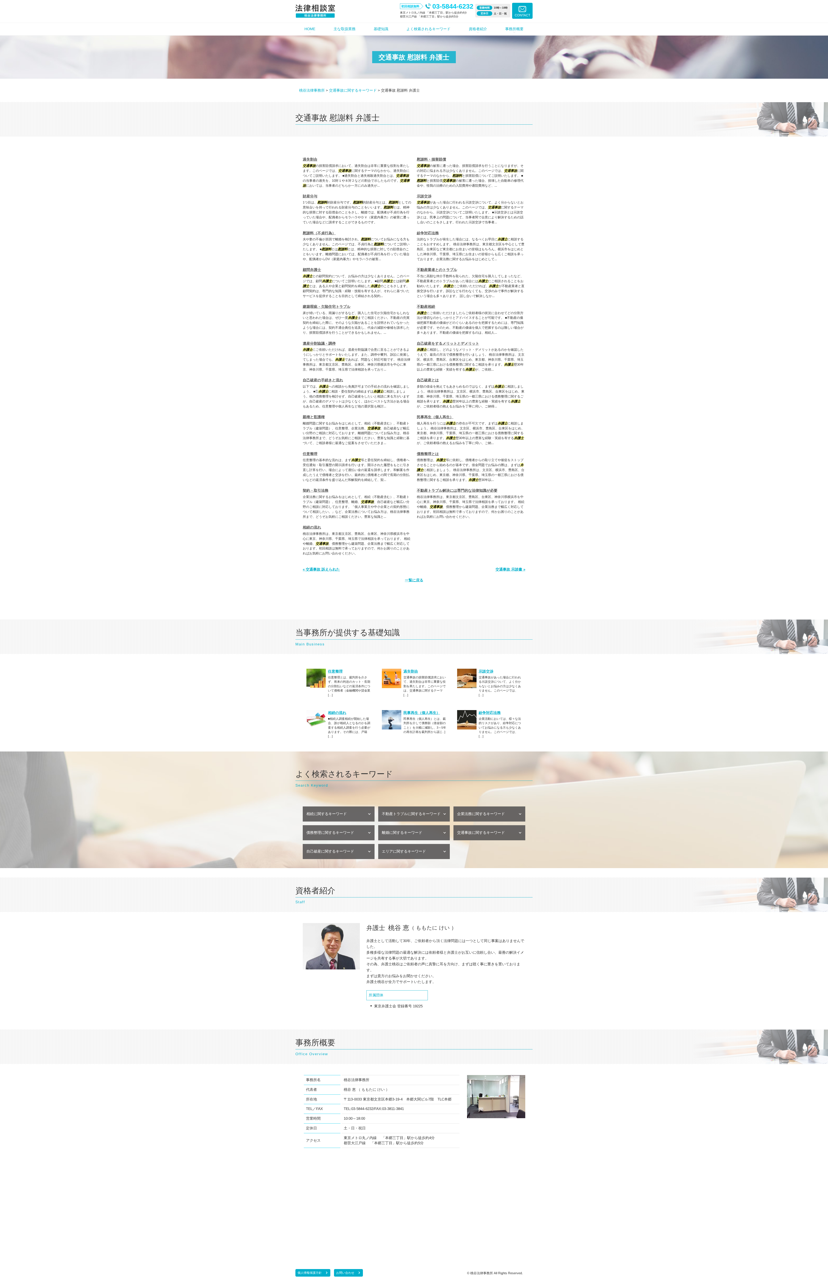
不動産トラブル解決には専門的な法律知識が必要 (457, 490)
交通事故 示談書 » (510, 569)
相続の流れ (312, 527)
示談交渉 (424, 196)
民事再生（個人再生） (435, 417)
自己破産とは (428, 380)
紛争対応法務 (428, 233)
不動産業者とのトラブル (437, 270)
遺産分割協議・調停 (319, 343)
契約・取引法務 (315, 490)
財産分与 (310, 196)
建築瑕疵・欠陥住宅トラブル (326, 307)
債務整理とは (428, 454)
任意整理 (310, 454)
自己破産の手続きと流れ (323, 380)
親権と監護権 (314, 417)
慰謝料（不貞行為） (319, 233)
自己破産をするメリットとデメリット (448, 343)
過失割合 (310, 159)
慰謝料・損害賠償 (431, 159)
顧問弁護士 (312, 270)
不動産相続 (426, 307)
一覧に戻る (414, 580)
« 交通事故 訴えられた (321, 569)
